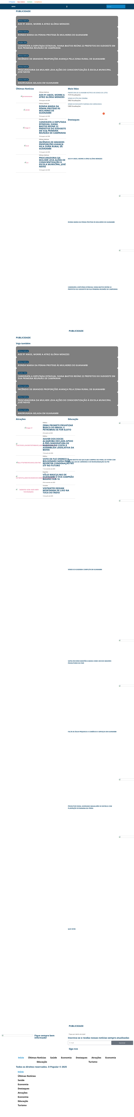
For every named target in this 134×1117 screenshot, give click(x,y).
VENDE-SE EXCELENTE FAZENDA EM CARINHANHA (85, 104)
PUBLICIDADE (23, 11)
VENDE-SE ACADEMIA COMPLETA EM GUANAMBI (85, 570)
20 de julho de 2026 (48, 433)
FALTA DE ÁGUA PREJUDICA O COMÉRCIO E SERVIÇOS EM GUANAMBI (92, 732)
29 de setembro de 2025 (49, 482)
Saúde (53, 1057)
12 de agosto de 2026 (44, 152)
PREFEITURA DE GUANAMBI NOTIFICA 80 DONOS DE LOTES (88, 93)
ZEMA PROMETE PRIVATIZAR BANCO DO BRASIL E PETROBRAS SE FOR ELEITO (58, 427)
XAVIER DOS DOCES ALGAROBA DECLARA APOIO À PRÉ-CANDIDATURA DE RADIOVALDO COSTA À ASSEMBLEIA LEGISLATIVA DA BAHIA (58, 444)
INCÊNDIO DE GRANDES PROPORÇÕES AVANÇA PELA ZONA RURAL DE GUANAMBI (61, 58)
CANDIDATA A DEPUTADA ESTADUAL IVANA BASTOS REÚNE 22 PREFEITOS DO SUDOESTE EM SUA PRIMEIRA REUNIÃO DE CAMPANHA (66, 46)
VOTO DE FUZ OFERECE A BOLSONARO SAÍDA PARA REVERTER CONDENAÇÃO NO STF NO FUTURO (58, 462)
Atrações (96, 1057)
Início (21, 1057)
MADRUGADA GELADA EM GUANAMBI (38, 82)
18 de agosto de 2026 (44, 100)
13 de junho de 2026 (48, 453)
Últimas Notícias (23, 21)
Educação (42, 1061)
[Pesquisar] (124, 6)
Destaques (81, 1057)
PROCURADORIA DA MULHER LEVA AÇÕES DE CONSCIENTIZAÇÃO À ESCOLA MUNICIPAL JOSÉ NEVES (64, 70)
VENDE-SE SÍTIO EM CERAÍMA (78, 98)
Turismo (93, 1061)
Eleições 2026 (22, 42)
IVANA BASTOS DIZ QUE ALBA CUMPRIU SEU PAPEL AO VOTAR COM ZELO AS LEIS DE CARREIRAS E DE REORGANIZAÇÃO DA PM (91, 461)
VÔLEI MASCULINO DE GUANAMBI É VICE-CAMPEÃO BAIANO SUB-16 (58, 476)
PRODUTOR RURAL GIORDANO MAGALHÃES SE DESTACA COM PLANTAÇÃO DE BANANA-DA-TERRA (90, 807)
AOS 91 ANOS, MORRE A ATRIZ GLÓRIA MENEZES (43, 23)
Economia (66, 1057)
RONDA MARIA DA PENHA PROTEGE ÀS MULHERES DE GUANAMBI (53, 34)
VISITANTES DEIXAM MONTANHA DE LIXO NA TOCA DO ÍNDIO (56, 490)
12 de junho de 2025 (48, 496)
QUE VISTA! (72, 929)
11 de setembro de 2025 (49, 469)
